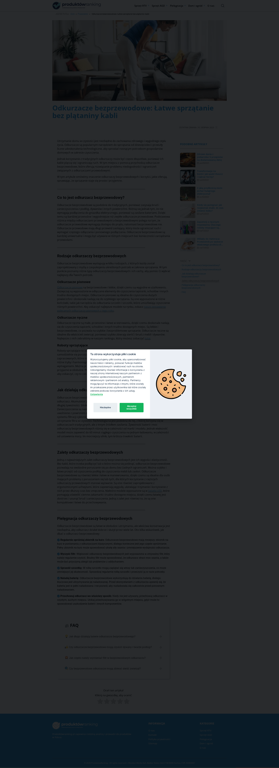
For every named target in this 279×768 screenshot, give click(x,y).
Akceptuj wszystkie (131, 407)
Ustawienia (96, 394)
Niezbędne (105, 407)
